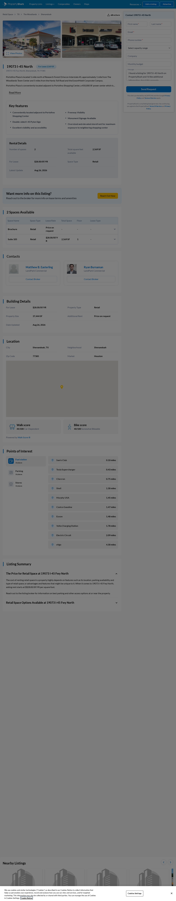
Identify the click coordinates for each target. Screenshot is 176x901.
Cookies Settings (134, 893)
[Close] (172, 893)
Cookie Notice (26, 898)
